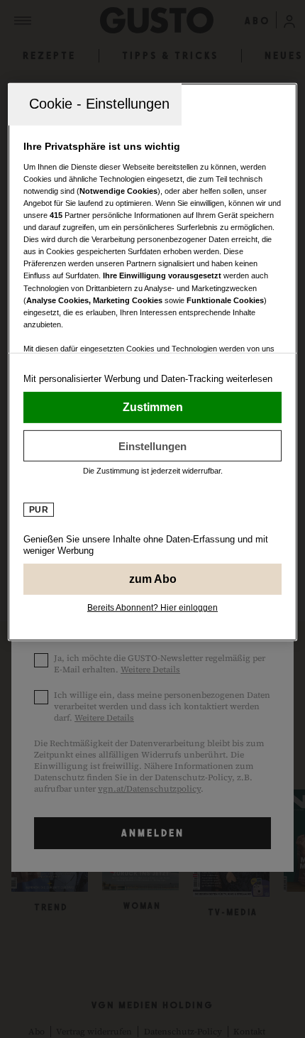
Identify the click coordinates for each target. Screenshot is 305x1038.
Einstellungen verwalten (152, 445)
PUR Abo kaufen (152, 579)
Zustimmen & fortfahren (152, 407)
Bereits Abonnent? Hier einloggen (152, 608)
